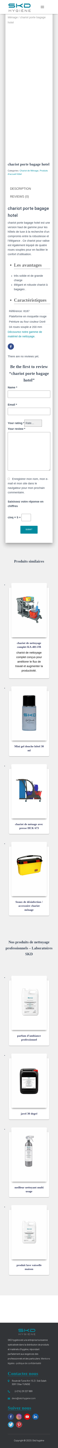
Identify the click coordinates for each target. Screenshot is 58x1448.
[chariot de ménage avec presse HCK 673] (29, 791)
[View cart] (48, 7)
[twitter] (11, 1424)
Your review (16, 428)
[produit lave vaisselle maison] (29, 1232)
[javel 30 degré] (29, 1081)
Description (20, 188)
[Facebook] (11, 346)
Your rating (16, 423)
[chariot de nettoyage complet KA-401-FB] (29, 610)
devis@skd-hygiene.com (24, 1398)
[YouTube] (28, 1416)
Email (12, 404)
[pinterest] (20, 1424)
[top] (52, 1442)
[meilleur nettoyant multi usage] (29, 1154)
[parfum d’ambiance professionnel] (29, 1003)
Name (12, 387)
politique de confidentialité (28, 1363)
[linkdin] (36, 1416)
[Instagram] (20, 1416)
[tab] (29, 188)
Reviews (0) (19, 196)
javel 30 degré (29, 1113)
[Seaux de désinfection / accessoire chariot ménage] (29, 869)
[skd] (20, 7)
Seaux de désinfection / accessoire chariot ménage (29, 905)
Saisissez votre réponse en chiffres (25, 504)
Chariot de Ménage (29, 170)
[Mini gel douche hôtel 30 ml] (29, 713)
